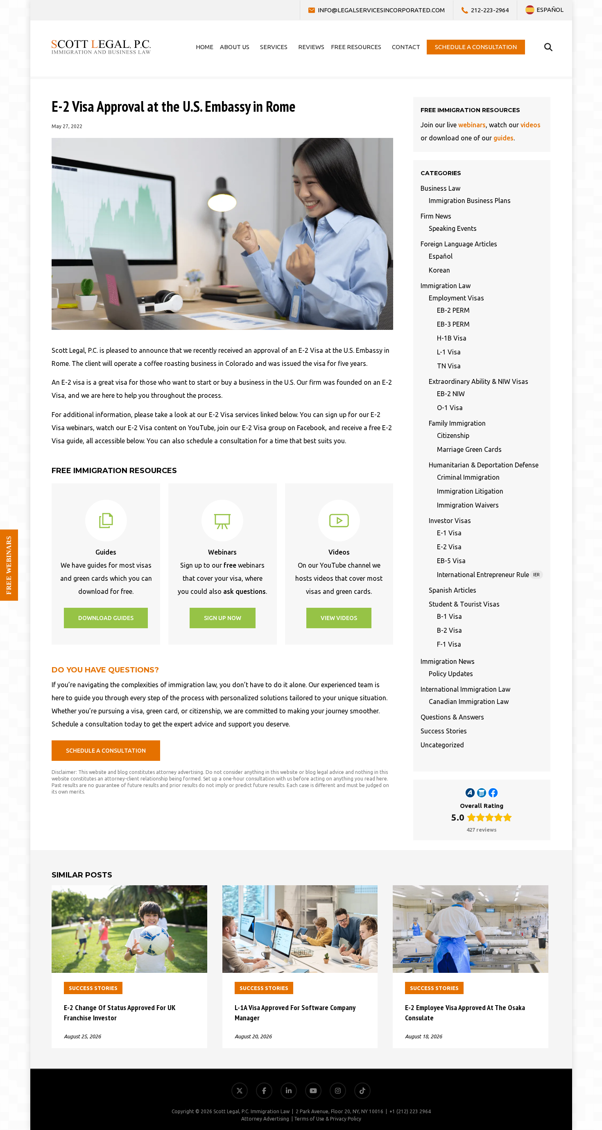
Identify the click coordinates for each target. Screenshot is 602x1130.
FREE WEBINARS (8, 565)
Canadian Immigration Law (469, 701)
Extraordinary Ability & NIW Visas (478, 381)
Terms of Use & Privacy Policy (327, 1118)
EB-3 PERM (453, 324)
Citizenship (453, 435)
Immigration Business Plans (470, 200)
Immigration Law (446, 285)
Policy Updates (451, 673)
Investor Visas (450, 520)
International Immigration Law (465, 689)
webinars (472, 125)
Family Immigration (457, 423)
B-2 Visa (449, 630)
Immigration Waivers (468, 505)
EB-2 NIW (451, 393)
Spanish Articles (452, 590)
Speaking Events (453, 228)
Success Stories (444, 731)
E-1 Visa (449, 533)
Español (441, 256)
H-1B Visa (451, 338)
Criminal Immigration (468, 477)
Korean (439, 270)
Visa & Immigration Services (552, 1001)
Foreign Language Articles (459, 244)
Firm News (436, 216)
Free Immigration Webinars (552, 1040)
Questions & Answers (452, 717)
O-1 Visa (450, 407)
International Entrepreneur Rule (488, 574)
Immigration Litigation (470, 491)
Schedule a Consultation (557, 1079)
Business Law (440, 188)
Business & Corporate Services (548, 1020)
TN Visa (449, 366)
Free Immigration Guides (556, 1060)
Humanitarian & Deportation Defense (484, 465)
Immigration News (448, 661)
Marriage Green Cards (469, 449)
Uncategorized (442, 745)
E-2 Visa (449, 546)
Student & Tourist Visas (464, 604)
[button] (106, 618)
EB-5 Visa (451, 560)
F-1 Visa (449, 644)
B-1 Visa (449, 616)
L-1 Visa (449, 352)
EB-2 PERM (453, 310)
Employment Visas (456, 298)
